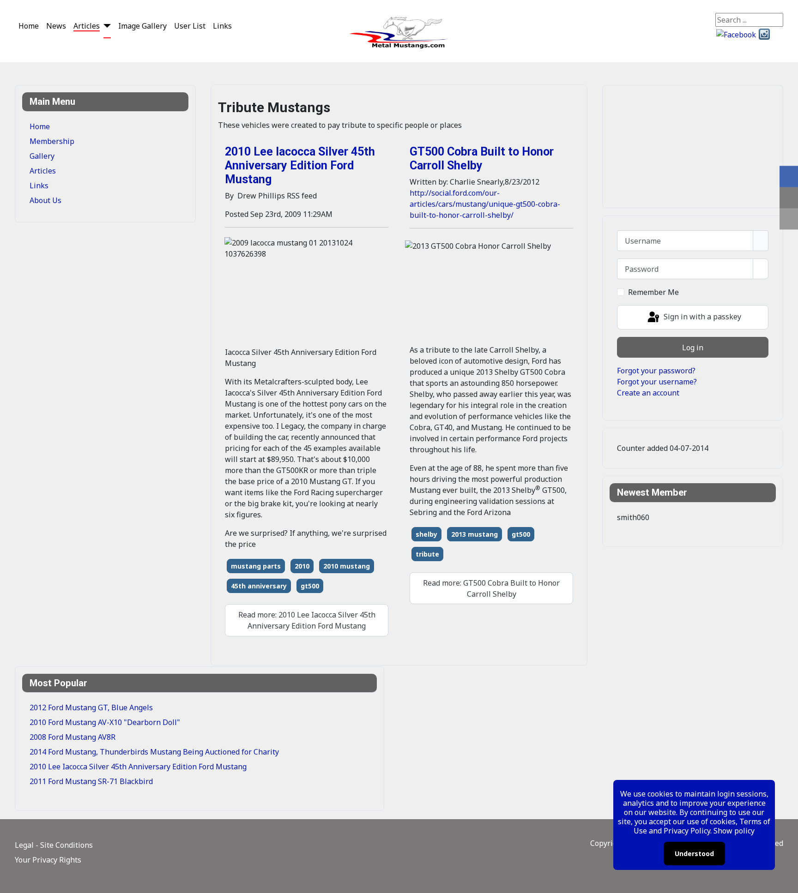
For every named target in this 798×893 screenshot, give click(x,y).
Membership (52, 141)
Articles (86, 26)
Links (222, 26)
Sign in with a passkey (701, 317)
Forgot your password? (656, 371)
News (56, 26)
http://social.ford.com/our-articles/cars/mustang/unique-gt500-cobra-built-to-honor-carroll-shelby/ (485, 204)
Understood (694, 853)
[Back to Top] (786, 881)
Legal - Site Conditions (54, 845)
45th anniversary (259, 585)
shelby (426, 534)
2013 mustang (474, 534)
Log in (692, 347)
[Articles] (105, 25)
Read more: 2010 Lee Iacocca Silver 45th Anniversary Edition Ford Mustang (306, 620)
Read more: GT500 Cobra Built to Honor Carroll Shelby (491, 588)
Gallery (42, 156)
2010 (302, 566)
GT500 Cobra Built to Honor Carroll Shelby (482, 158)
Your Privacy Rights (48, 860)
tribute (427, 554)
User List (190, 26)
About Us (45, 200)
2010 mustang (346, 566)
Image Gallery (142, 26)
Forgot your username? (657, 382)
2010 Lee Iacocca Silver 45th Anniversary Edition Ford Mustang (300, 165)
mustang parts (256, 566)
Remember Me (653, 292)
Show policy (734, 831)
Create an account (648, 393)
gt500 (310, 585)
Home (28, 26)
